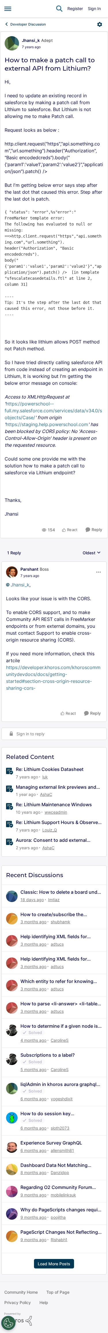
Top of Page (57, 1292)
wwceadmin (56, 812)
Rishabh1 (59, 1239)
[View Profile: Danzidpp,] (12, 1169)
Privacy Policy (17, 1302)
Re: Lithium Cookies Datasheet (50, 769)
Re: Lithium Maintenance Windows (54, 804)
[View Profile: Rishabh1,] (12, 1236)
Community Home (21, 1292)
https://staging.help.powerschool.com (47, 424)
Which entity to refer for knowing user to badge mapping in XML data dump (59, 981)
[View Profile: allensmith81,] (12, 1147)
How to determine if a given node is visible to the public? (59, 1026)
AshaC (46, 794)
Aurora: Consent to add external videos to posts (51, 840)
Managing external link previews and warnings (56, 787)
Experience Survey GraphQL (51, 1143)
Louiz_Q (49, 829)
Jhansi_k (31, 40)
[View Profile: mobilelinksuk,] (12, 1191)
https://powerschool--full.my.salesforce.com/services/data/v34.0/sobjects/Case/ (53, 410)
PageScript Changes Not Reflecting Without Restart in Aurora (59, 1232)
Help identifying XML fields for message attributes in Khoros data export (58, 937)
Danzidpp (60, 1172)
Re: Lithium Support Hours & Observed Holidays (58, 822)
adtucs (57, 944)
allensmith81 (62, 1150)
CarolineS (60, 1040)
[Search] (59, 8)
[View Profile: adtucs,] (12, 941)
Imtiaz (54, 899)
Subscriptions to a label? (47, 1055)
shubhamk (60, 921)
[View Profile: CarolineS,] (12, 1030)
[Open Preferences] (8, 1323)
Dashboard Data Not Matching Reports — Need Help (54, 1165)
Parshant (29, 569)
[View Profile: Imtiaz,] (12, 896)
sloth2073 (60, 1128)
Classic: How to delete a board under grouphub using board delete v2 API (61, 892)
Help (43, 1302)
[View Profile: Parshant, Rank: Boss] (12, 572)
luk (45, 776)
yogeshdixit (62, 1098)
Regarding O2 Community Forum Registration (56, 1187)
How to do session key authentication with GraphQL (52, 1114)
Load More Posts (54, 1263)
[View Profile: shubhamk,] (12, 918)
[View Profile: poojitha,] (12, 1214)
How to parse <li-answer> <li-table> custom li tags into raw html (60, 1004)
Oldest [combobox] (92, 553)
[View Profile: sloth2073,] (12, 1118)
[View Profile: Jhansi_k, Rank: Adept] (12, 43)
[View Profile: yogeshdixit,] (12, 1088)
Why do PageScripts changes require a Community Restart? (61, 1210)
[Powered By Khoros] (54, 1319)
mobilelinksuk (63, 1194)
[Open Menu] (100, 24)
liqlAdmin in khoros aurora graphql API (58, 1084)
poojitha (58, 1217)
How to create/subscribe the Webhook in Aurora (51, 915)
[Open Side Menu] (7, 8)
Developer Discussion (28, 24)
